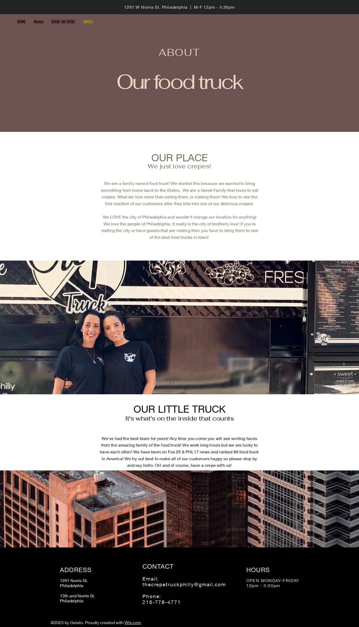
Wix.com (133, 622)
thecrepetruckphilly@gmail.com (184, 584)
